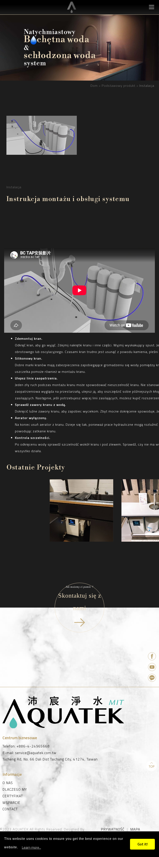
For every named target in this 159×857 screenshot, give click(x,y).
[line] (152, 678)
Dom (94, 85)
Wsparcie (11, 802)
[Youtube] (152, 667)
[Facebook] (152, 656)
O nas (7, 783)
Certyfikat (12, 796)
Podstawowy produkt (118, 85)
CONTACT (10, 809)
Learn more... (31, 847)
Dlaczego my (14, 789)
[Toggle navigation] (151, 7)
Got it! (142, 844)
